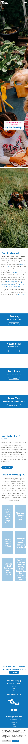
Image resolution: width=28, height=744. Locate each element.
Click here (14, 672)
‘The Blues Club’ (17, 272)
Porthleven (7, 266)
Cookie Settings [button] (6, 740)
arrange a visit (21, 294)
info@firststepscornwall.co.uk (14, 694)
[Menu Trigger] (25, 2)
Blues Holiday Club (12, 281)
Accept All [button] (15, 740)
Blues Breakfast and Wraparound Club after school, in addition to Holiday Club (13, 284)
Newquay (22, 264)
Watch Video (7, 467)
